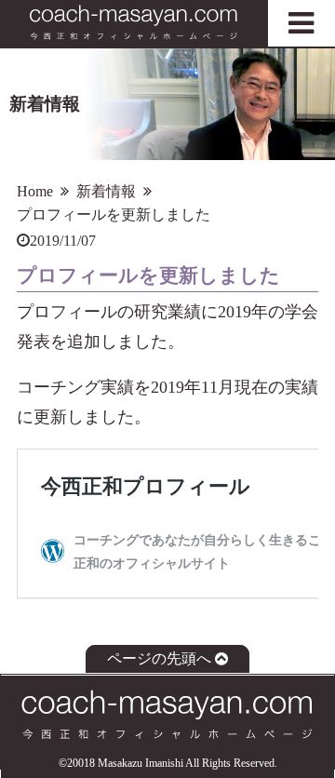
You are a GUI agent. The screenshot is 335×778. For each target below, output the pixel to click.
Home (35, 191)
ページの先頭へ (159, 659)
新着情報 (106, 191)
